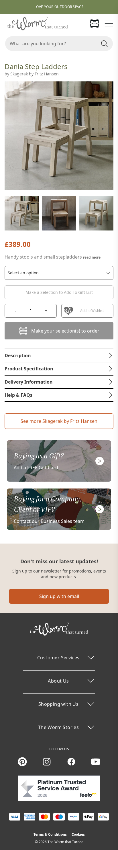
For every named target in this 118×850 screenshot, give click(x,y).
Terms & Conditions (50, 834)
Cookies (78, 834)
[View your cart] (94, 23)
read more (92, 257)
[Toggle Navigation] (109, 23)
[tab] (59, 355)
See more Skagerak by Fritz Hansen (59, 421)
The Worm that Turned (65, 841)
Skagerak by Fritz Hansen (34, 74)
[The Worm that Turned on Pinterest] (22, 761)
